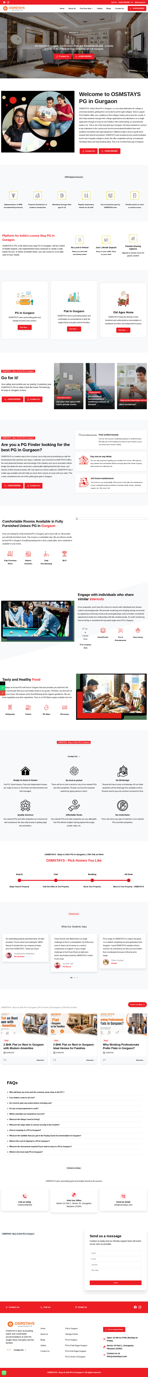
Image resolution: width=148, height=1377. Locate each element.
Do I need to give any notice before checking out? (30, 1103)
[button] (74, 1092)
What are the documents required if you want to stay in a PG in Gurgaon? (40, 1147)
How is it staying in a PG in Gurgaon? (25, 1130)
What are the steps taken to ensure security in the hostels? (34, 1125)
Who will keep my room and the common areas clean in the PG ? (36, 1092)
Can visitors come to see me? (22, 1098)
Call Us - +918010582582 (120, 2)
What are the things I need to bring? (24, 1119)
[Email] (2, 693)
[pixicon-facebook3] (135, 1307)
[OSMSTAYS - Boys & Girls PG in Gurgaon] (9, 1350)
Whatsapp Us (140, 2)
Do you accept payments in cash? (24, 1108)
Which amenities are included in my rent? (27, 1114)
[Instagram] (8, 2)
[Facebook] (4, 2)
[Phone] (2, 687)
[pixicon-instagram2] (140, 1307)
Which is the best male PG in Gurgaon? (26, 1152)
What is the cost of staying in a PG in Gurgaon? (29, 1141)
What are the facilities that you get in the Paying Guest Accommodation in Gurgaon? (45, 1136)
